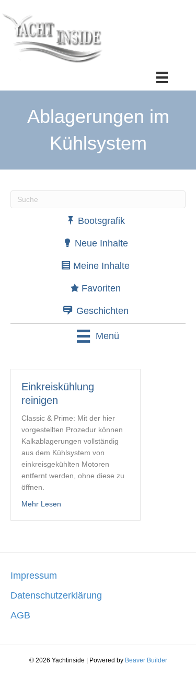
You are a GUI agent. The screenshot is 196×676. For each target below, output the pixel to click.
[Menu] (162, 77)
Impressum (33, 575)
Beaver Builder (146, 660)
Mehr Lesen (41, 503)
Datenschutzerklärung (56, 595)
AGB (20, 615)
